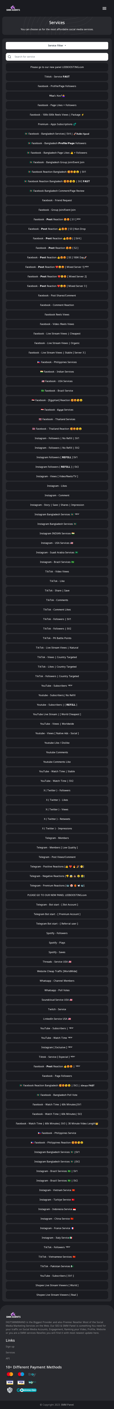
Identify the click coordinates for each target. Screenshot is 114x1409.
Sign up (10, 1347)
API (8, 1358)
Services (10, 1352)
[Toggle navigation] (104, 8)
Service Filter (56, 45)
